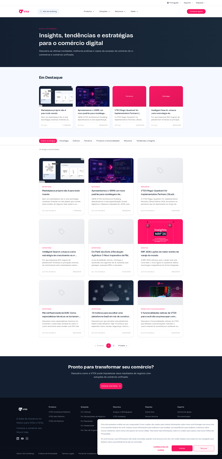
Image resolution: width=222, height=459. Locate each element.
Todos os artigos (48, 141)
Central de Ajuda (184, 412)
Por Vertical (86, 412)
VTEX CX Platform (56, 421)
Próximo (121, 346)
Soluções (103, 11)
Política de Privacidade (48, 453)
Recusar (204, 448)
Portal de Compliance (87, 453)
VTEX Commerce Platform (59, 412)
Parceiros (88, 141)
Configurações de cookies (160, 448)
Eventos (76, 141)
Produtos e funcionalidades (108, 141)
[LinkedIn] (17, 438)
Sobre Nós (149, 412)
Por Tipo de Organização (91, 430)
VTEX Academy (119, 416)
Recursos (119, 11)
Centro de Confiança (25, 453)
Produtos (88, 11)
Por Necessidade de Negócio (93, 416)
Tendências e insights (145, 141)
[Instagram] (27, 438)
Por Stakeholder (87, 426)
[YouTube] (22, 438)
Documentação (183, 416)
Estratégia (64, 141)
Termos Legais (68, 453)
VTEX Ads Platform (56, 416)
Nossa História (151, 416)
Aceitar (182, 448)
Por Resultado (87, 421)
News (133, 11)
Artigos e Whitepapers (122, 412)
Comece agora (196, 11)
